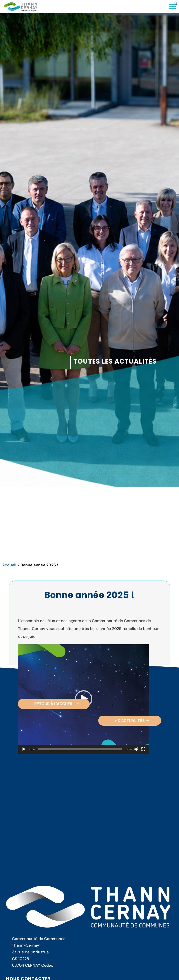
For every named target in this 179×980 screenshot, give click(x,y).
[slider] (80, 749)
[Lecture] (24, 749)
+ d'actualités (130, 720)
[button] (176, 4)
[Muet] (136, 749)
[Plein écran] (143, 749)
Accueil (9, 565)
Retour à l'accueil (53, 703)
